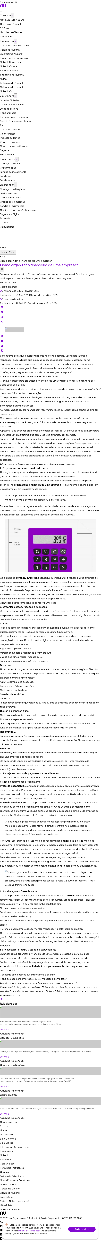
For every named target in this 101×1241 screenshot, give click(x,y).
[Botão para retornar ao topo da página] (1, 999)
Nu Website (6, 1134)
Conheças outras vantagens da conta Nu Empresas (28, 602)
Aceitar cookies (82, 1229)
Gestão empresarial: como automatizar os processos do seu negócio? (38, 983)
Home (3, 1130)
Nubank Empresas (10, 1209)
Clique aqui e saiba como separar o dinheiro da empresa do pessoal (37, 464)
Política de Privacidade (12, 1176)
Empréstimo (6, 1197)
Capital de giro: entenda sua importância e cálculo (27, 974)
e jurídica (20, 385)
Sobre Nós (5, 1159)
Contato (4, 1172)
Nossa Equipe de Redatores (15, 1180)
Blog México (6, 1142)
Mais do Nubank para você (14, 1201)
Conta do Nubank (10, 1192)
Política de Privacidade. (29, 1230)
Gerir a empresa (8, 286)
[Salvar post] (2, 269)
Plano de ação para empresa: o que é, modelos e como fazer (33, 978)
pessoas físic (7, 385)
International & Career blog (14, 1147)
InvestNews (6, 1151)
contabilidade (27, 476)
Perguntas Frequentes (12, 1167)
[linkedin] (2, 307)
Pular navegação (9, 2)
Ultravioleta (6, 1205)
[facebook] (2, 312)
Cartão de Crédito (10, 1188)
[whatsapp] (2, 322)
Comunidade (7, 1163)
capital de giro (86, 409)
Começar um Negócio (12, 1037)
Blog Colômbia (8, 1138)
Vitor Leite (10, 282)
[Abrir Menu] (1, 11)
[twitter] (2, 317)
